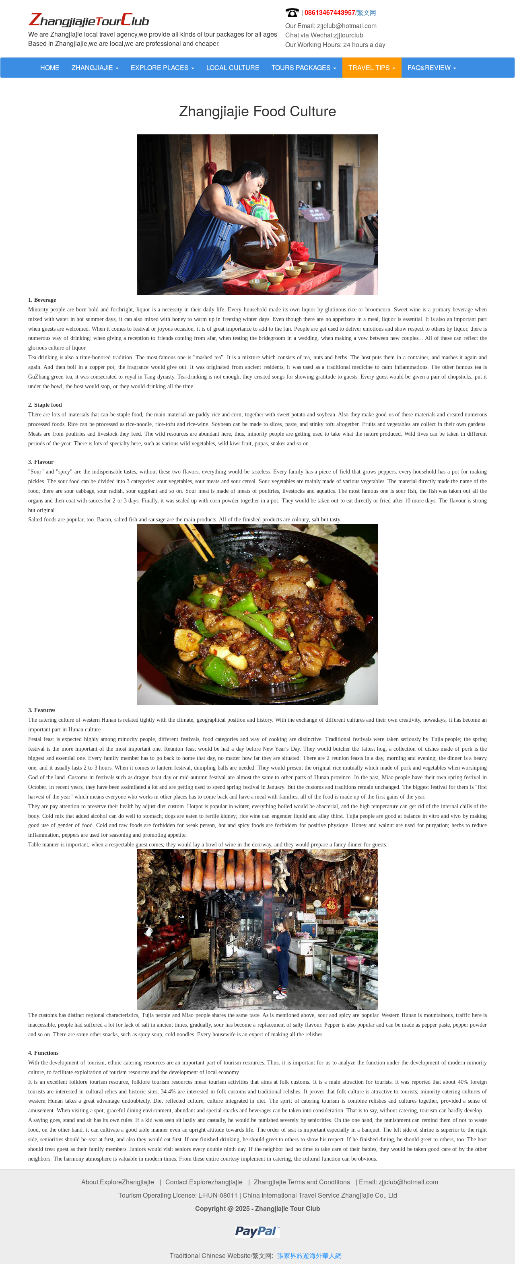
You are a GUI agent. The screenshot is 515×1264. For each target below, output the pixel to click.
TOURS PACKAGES (302, 67)
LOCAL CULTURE (233, 67)
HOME (50, 67)
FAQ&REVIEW (430, 67)
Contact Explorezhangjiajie (204, 1181)
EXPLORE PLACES (160, 67)
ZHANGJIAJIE (93, 67)
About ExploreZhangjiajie (117, 1181)
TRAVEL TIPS (369, 67)
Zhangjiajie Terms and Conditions (302, 1181)
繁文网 (366, 12)
